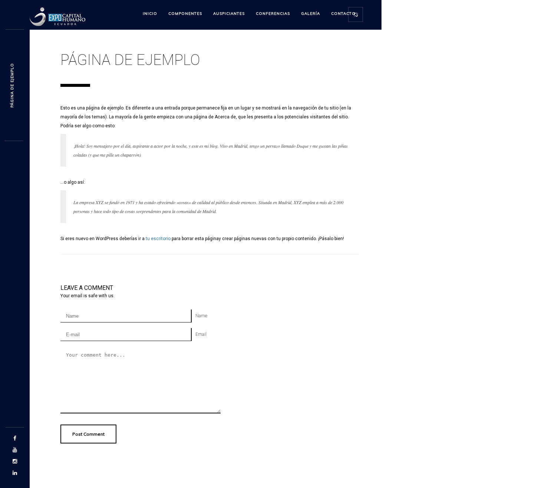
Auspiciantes (229, 13)
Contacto (343, 13)
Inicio (150, 13)
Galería (310, 13)
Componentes (185, 13)
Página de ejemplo (12, 85)
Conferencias (273, 13)
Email (201, 334)
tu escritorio (158, 238)
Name (201, 315)
